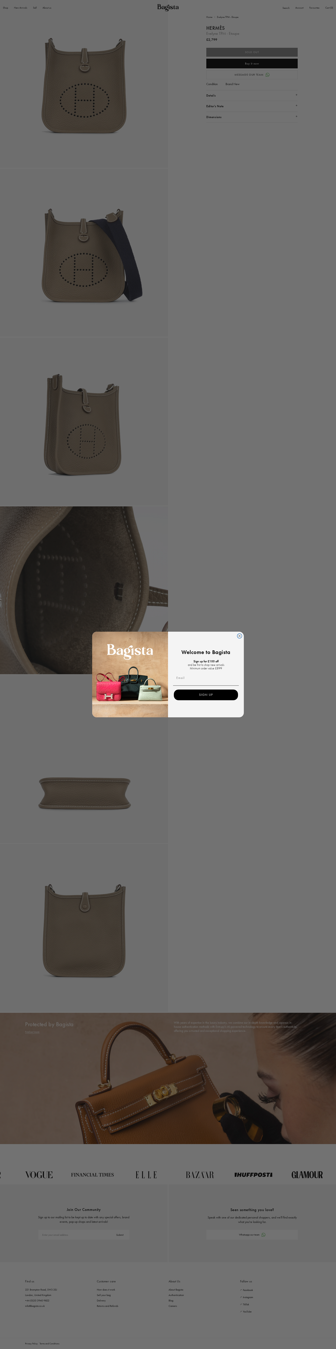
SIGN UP (206, 695)
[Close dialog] (239, 636)
